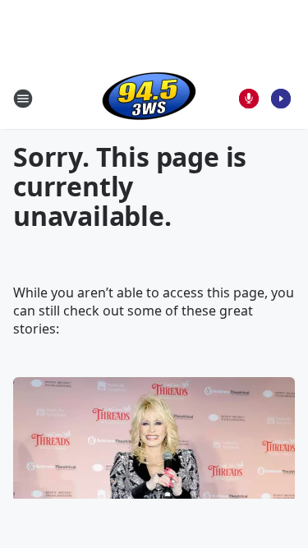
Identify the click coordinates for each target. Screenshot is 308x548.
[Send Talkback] (249, 98)
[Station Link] (149, 98)
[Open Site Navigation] (23, 98)
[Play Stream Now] (281, 98)
